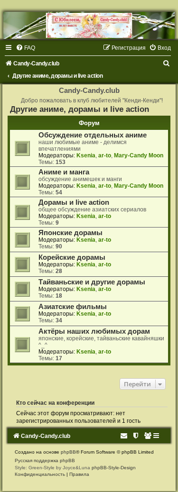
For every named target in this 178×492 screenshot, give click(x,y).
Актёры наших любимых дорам (94, 331)
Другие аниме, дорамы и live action (79, 109)
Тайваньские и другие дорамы (91, 282)
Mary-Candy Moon (138, 155)
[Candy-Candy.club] (89, 25)
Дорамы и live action (73, 202)
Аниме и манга (63, 172)
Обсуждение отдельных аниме (92, 135)
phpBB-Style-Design (114, 467)
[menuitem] (25, 48)
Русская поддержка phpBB (45, 460)
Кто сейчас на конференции (55, 403)
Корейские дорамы (71, 257)
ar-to (104, 155)
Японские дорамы (70, 233)
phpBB (68, 452)
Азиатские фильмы (72, 306)
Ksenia (85, 155)
